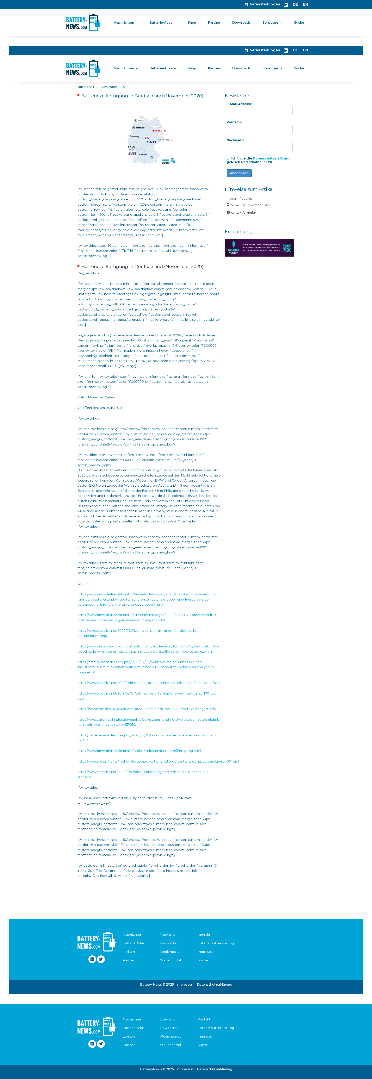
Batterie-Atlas (161, 22)
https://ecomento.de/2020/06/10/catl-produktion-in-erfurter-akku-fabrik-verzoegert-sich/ (147, 709)
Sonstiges (271, 22)
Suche (299, 22)
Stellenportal (170, 960)
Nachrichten (124, 22)
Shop (192, 22)
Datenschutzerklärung (272, 158)
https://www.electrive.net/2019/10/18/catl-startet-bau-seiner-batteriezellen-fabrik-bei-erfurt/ (149, 683)
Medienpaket (170, 952)
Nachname (236, 140)
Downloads (241, 22)
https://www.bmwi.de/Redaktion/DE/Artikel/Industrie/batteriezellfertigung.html (139, 751)
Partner (214, 22)
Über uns (167, 935)
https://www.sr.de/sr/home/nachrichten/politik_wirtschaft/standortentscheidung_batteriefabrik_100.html (158, 761)
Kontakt (204, 935)
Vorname (234, 122)
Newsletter (169, 943)
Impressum (206, 952)
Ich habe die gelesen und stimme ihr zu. (259, 160)
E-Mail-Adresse (239, 104)
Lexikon (129, 952)
